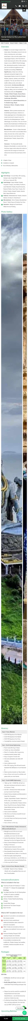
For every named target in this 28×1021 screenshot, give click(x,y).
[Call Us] (16, 6)
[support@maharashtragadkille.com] (19, 6)
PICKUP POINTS (14, 43)
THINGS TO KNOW (23, 43)
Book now (20, 1018)
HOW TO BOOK (5, 43)
